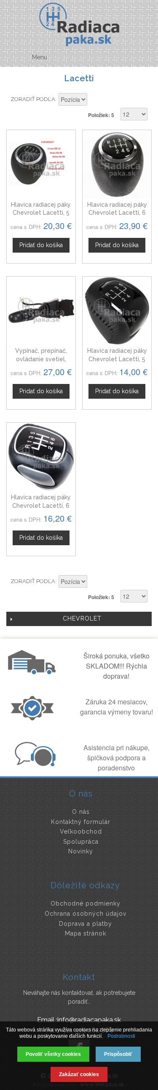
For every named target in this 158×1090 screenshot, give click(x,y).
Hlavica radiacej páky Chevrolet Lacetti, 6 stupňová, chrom (117, 212)
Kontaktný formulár (80, 821)
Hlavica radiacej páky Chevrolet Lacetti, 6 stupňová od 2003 (41, 505)
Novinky (80, 851)
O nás (81, 811)
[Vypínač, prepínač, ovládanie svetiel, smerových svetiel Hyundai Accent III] (41, 311)
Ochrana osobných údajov (85, 913)
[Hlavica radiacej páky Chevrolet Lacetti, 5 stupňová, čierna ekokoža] (117, 311)
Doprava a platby (85, 923)
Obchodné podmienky (86, 903)
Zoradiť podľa (33, 99)
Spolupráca (81, 841)
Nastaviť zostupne (94, 100)
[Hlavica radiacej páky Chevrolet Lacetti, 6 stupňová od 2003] (41, 457)
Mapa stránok (85, 933)
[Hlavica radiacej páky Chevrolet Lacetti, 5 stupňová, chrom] (41, 164)
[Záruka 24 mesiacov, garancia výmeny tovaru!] (34, 718)
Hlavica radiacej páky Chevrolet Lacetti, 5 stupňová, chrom (41, 212)
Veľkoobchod (81, 831)
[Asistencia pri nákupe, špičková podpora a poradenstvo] (34, 764)
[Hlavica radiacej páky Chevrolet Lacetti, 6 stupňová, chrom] (117, 164)
